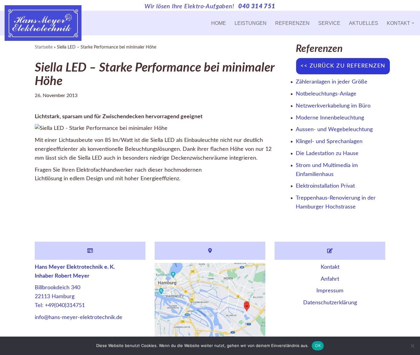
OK (318, 345)
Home (218, 23)
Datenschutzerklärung (330, 303)
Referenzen (292, 23)
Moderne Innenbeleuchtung (330, 118)
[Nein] (412, 346)
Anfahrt (330, 279)
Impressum (329, 291)
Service (329, 23)
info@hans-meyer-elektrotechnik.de (78, 317)
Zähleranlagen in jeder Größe (331, 82)
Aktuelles (363, 23)
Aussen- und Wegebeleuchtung (334, 129)
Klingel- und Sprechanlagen (329, 141)
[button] (413, 23)
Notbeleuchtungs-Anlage (326, 94)
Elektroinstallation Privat (325, 186)
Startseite (44, 47)
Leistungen (251, 23)
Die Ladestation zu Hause (327, 153)
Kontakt (330, 267)
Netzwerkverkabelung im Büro (333, 106)
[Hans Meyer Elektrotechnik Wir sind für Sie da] (43, 23)
